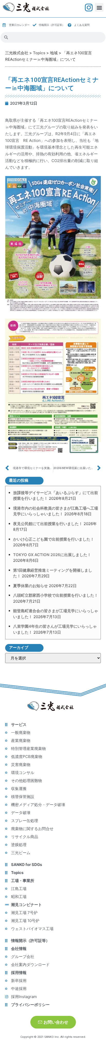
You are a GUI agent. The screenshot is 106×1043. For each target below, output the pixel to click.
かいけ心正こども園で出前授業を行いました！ (53, 539)
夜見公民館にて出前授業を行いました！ (48, 523)
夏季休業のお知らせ (30, 585)
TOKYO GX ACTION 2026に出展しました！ (52, 554)
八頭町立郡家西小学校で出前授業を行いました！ (55, 595)
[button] (99, 7)
